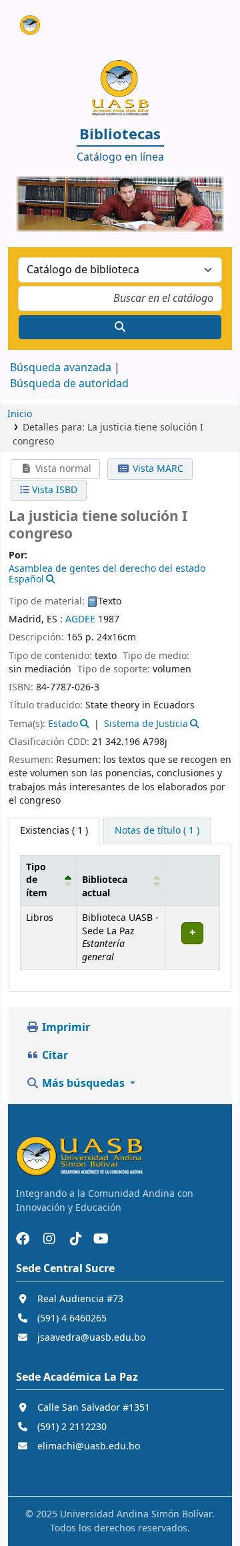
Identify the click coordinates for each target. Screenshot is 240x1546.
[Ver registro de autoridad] (49, 579)
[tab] (157, 831)
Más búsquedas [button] (83, 1084)
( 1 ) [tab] (54, 831)
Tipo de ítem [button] (36, 880)
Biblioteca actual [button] (104, 886)
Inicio (19, 414)
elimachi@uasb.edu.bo (88, 1446)
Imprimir (64, 1028)
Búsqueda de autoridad (69, 384)
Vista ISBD (53, 490)
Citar (53, 1056)
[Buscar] (120, 327)
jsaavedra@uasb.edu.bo (91, 1338)
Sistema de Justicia (146, 724)
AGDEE (80, 619)
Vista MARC (156, 469)
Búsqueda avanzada (60, 368)
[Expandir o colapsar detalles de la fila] (192, 938)
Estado (63, 724)
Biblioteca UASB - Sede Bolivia (24, 19)
